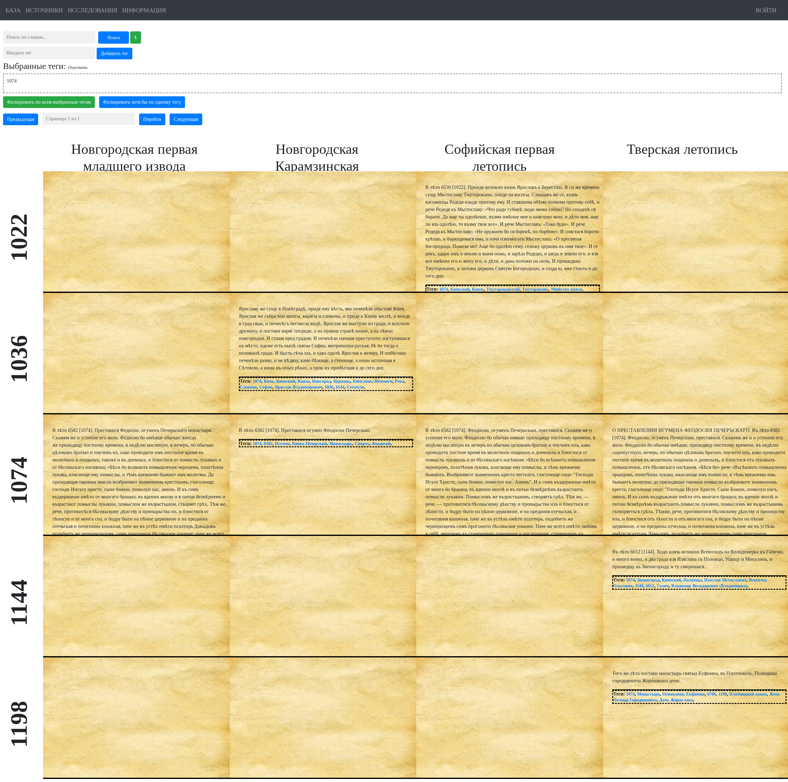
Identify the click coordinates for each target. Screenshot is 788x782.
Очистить (77, 67)
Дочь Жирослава (676, 700)
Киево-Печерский (309, 443)
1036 (329, 387)
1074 (443, 289)
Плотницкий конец (748, 694)
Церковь (341, 381)
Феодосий (381, 443)
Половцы (692, 580)
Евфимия (695, 694)
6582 (268, 443)
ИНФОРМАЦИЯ (144, 10)
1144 (639, 586)
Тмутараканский (503, 289)
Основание (673, 694)
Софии (265, 387)
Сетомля (355, 387)
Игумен (282, 443)
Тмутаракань (535, 289)
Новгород (321, 381)
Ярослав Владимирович (298, 387)
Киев (269, 381)
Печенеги (383, 381)
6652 (650, 586)
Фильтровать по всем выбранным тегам (49, 102)
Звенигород (648, 580)
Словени (248, 387)
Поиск (113, 37)
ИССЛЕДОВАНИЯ (92, 10)
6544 (340, 387)
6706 (711, 694)
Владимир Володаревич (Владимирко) (709, 586)
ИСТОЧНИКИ (44, 10)
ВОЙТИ (766, 10)
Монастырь (340, 443)
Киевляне (362, 381)
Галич (663, 586)
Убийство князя (566, 289)
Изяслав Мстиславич (725, 580)
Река (399, 381)
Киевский (459, 289)
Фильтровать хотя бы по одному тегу (142, 102)
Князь (478, 289)
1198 (722, 694)
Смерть (362, 443)
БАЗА (13, 10)
